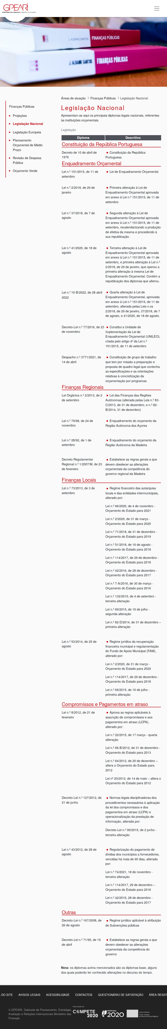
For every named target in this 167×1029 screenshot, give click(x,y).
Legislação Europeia (27, 132)
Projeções (20, 115)
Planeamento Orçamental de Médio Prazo (28, 145)
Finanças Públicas (21, 106)
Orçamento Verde (25, 170)
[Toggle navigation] (157, 8)
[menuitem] (29, 994)
